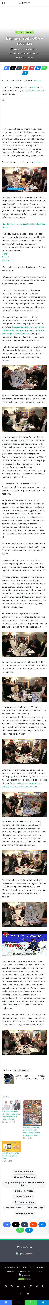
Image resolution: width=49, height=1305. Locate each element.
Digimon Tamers (24, 1191)
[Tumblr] (18, 68)
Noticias (29, 33)
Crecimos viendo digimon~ (29, 1271)
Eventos (19, 33)
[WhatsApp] (43, 68)
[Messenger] (37, 68)
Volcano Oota (36, 1207)
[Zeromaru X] (9, 1083)
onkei (32, 87)
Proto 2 (5, 257)
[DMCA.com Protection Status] (24, 1280)
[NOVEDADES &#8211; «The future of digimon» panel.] (11, 1146)
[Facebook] (5, 68)
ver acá (37, 162)
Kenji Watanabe (15, 1207)
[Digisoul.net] (24, 3)
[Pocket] (30, 68)
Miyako (37, 80)
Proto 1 (5, 254)
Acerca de (7, 1070)
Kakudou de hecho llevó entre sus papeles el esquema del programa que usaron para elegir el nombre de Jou (23, 330)
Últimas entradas (21, 1070)
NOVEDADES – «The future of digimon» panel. (10, 1155)
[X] (12, 68)
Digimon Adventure (25, 1177)
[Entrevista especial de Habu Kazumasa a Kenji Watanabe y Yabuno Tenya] (11, 1105)
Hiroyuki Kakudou (25, 1202)
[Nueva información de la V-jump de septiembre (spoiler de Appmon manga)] (32, 1113)
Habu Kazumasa (25, 1196)
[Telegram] (24, 73)
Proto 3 (5, 260)
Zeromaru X (18, 49)
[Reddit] (24, 68)
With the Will (34, 90)
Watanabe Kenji (25, 1213)
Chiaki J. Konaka (25, 1171)
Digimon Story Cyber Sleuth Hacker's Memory (25, 1184)
